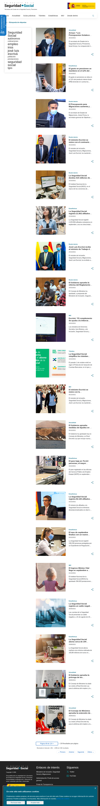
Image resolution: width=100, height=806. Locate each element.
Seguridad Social (15, 34)
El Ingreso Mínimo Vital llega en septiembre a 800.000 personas (79, 570)
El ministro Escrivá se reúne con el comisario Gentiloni (79, 142)
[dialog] (50, 796)
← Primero (61, 752)
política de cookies (62, 799)
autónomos (14, 38)
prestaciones (13, 59)
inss (10, 47)
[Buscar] (93, 16)
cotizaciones (13, 41)
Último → (91, 752)
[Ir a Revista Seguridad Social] (23, 5)
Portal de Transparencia (44, 784)
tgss (10, 68)
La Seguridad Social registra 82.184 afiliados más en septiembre (79, 499)
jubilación (12, 57)
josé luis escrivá (13, 52)
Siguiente (81, 752)
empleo (13, 44)
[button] (92, 54)
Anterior (71, 752)
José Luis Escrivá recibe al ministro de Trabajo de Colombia (80, 249)
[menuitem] (6, 15)
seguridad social (15, 63)
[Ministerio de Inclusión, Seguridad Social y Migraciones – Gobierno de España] (81, 6)
